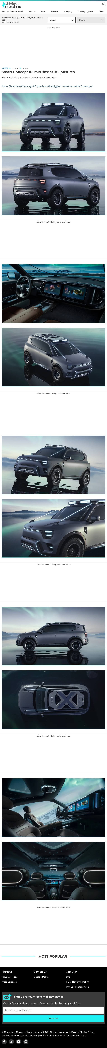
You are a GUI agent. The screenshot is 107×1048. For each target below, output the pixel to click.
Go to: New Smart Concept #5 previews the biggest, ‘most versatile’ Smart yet (47, 86)
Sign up (53, 1018)
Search (103, 4)
